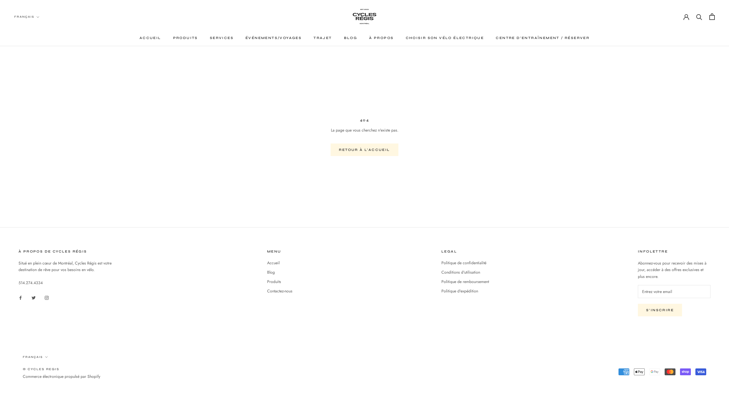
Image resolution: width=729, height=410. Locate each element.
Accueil (150, 38)
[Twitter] (34, 297)
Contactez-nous (279, 291)
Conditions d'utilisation (460, 272)
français (33, 357)
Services (222, 38)
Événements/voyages (273, 38)
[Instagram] (47, 297)
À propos (381, 38)
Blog (350, 38)
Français (24, 17)
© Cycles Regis (41, 369)
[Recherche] (699, 17)
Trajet (323, 38)
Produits (185, 38)
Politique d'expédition (459, 291)
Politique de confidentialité (463, 263)
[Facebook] (20, 297)
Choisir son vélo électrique (445, 38)
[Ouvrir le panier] (712, 16)
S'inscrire (660, 310)
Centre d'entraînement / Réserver (542, 38)
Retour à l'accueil (364, 150)
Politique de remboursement (465, 281)
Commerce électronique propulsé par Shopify (61, 376)
